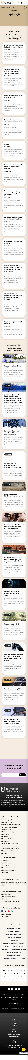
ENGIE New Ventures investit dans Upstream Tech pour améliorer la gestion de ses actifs (13, 560)
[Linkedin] (12, 911)
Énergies (4, 853)
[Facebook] (2, 911)
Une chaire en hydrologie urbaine (12, 367)
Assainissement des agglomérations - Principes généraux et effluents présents (13, 296)
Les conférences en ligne (9, 896)
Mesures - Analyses (7, 839)
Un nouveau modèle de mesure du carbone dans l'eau (14, 625)
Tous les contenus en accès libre (11, 901)
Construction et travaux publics (11, 825)
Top (4, 970)
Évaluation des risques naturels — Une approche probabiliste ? (12, 193)
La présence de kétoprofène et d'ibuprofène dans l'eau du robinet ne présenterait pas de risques (13, 657)
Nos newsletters (6, 914)
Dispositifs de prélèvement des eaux (13, 323)
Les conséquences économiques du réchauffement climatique (12, 465)
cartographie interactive (15, 882)
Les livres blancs (6, 894)
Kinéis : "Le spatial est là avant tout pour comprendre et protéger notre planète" (14, 526)
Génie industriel (6, 829)
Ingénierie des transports (9, 832)
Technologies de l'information (10, 848)
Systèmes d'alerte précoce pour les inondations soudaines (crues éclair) (12, 71)
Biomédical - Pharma (8, 822)
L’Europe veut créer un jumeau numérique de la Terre (12, 593)
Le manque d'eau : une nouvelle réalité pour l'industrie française (11, 433)
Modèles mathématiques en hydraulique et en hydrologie (13, 46)
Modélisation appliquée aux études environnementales (13, 121)
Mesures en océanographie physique (13, 242)
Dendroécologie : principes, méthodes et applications (13, 218)
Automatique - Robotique (9, 820)
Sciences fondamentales (9, 846)
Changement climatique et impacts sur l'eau (13, 96)
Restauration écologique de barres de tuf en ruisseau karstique (13, 166)
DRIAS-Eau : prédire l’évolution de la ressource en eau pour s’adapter (13, 496)
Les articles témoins (7, 899)
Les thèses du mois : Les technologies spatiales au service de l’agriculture (12, 721)
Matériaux (5, 837)
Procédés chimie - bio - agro (10, 843)
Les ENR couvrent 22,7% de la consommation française (13, 690)
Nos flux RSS (5, 916)
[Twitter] (5, 911)
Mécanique (5, 841)
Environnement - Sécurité (9, 827)
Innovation (5, 834)
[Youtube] (9, 911)
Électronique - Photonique (9, 851)
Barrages (7, 144)
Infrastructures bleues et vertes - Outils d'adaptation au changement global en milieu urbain (13, 268)
